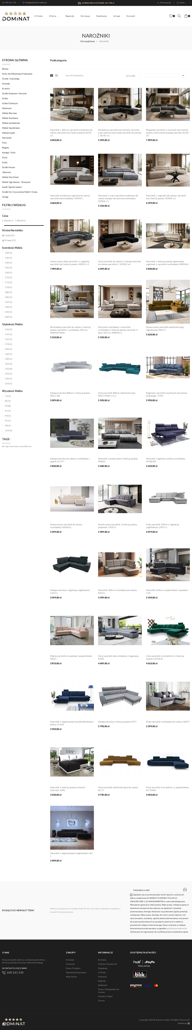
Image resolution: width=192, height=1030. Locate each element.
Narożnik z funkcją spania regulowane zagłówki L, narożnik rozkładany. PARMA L (167, 262)
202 (8, 364)
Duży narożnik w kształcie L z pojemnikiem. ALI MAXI (167, 788)
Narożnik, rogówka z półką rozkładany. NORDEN (165, 460)
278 (8, 287)
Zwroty (101, 1000)
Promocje (70, 964)
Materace (7, 108)
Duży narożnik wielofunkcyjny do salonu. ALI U (118, 788)
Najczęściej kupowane (76, 972)
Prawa (10, 240)
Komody (6, 83)
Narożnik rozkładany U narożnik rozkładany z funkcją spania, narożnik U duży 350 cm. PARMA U (118, 330)
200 (8, 253)
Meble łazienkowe (11, 123)
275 (8, 282)
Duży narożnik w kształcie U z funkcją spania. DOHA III (165, 657)
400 (8, 317)
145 (8, 329)
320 (8, 302)
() (171, 16)
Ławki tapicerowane (12, 187)
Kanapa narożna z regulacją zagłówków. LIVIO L (70, 591)
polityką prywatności (177, 928)
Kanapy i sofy (9, 152)
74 (8, 396)
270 (8, 277)
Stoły (4, 157)
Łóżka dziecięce (10, 103)
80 (8, 401)
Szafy (4, 162)
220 (8, 378)
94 (8, 415)
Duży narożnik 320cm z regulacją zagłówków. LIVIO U (162, 526)
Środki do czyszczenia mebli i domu (20, 192)
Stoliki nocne (8, 167)
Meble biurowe (9, 113)
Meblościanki (8, 133)
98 (8, 425)
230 (8, 257)
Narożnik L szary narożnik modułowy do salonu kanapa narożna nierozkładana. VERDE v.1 (118, 198)
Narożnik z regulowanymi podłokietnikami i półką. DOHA (72, 723)
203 (8, 368)
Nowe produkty (73, 968)
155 (8, 334)
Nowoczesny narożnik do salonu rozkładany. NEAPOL (66, 526)
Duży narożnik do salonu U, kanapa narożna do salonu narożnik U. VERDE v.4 (119, 262)
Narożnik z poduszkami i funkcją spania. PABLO (118, 460)
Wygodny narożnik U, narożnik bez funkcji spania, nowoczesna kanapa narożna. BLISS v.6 (167, 132)
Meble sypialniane (11, 128)
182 (8, 349)
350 (8, 312)
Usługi (5, 197)
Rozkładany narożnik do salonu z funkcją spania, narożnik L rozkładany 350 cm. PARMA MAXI (70, 330)
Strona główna (15, 60)
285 (8, 297)
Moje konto (71, 976)
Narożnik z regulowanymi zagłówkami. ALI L (71, 854)
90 (8, 406)
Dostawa (70, 960)
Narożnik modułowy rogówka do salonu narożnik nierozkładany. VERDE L (70, 197)
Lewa (10, 235)
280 (8, 292)
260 (8, 267)
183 (8, 354)
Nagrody (102, 981)
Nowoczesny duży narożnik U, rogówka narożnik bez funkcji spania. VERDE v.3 (70, 262)
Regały (5, 147)
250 (8, 262)
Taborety (6, 172)
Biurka (5, 69)
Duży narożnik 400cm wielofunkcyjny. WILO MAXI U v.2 (117, 394)
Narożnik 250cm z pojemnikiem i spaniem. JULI (167, 591)
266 (8, 272)
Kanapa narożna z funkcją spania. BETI (117, 721)
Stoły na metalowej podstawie (17, 73)
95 (8, 420)
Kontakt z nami (105, 996)
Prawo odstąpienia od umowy (108, 990)
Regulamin (103, 968)
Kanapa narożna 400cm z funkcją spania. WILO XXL (70, 394)
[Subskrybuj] (185, 889)
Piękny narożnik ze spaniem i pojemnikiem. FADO (71, 657)
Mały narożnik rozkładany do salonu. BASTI (168, 721)
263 (8, 383)
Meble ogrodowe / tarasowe (16, 182)
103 (8, 430)
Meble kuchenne (10, 118)
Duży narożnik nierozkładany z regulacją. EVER (118, 657)
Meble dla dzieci (10, 177)
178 (8, 344)
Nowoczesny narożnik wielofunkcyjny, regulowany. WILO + (165, 328)
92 (8, 410)
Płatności (102, 976)
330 (8, 307)
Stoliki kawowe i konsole (14, 93)
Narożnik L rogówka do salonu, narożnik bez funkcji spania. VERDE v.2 (166, 197)
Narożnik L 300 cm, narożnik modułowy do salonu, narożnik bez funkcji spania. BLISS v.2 (71, 132)
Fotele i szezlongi (10, 78)
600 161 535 (10, 3)
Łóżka (5, 98)
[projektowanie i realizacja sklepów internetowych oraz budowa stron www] (189, 1023)
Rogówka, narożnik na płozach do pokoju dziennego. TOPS (166, 394)
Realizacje (102, 985)
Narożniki (7, 137)
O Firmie (102, 972)
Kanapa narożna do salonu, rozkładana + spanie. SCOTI (70, 460)
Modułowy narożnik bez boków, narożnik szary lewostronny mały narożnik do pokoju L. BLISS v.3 (119, 132)
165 (8, 339)
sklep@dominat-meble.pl (36, 3)
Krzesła (6, 88)
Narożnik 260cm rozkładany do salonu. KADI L (117, 591)
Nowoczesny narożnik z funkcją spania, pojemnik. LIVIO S (117, 526)
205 (8, 373)
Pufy (4, 142)
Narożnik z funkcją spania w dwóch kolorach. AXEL (67, 788)
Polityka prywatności (107, 964)
